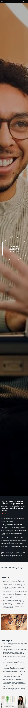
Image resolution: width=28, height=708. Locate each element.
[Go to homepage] (2, 1)
